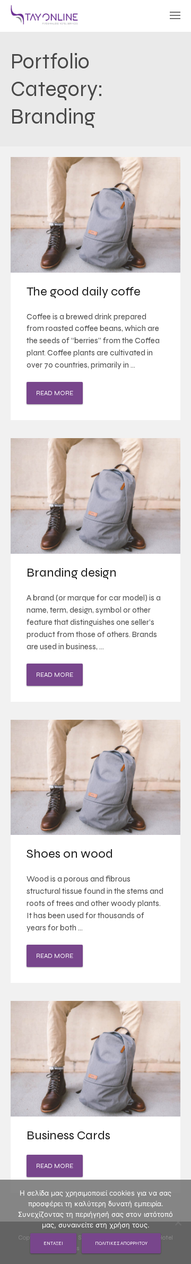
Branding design (72, 572)
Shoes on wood (70, 853)
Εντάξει (53, 1243)
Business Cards (68, 1135)
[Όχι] (177, 1222)
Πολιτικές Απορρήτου (121, 1243)
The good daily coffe (84, 291)
